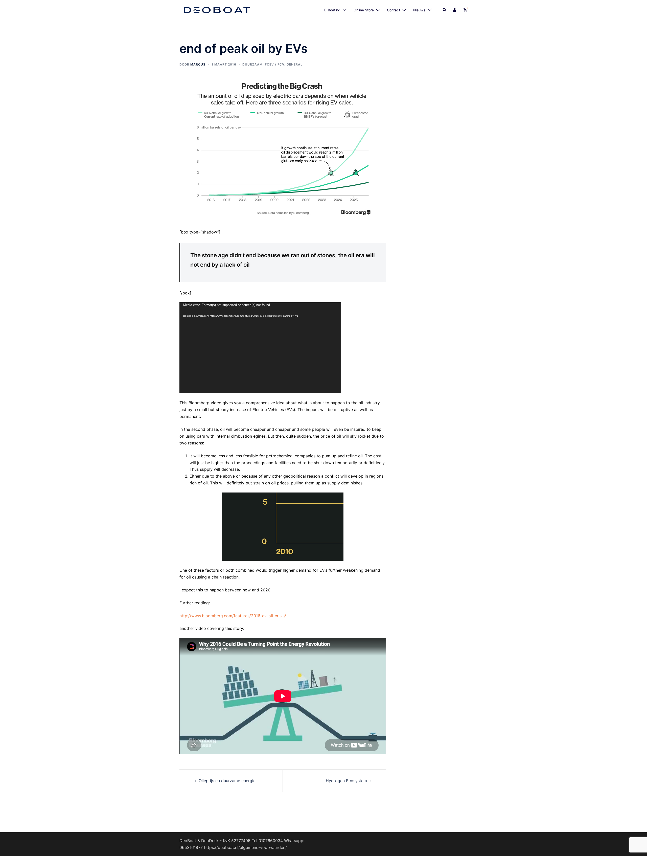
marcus (197, 64)
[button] (445, 10)
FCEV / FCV (274, 64)
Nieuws (419, 10)
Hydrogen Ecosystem (346, 780)
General (295, 64)
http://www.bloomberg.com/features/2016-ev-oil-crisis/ (232, 615)
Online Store (364, 10)
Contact (393, 10)
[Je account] (455, 10)
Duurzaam (252, 64)
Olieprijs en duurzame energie (227, 780)
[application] (260, 347)
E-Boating (332, 10)
